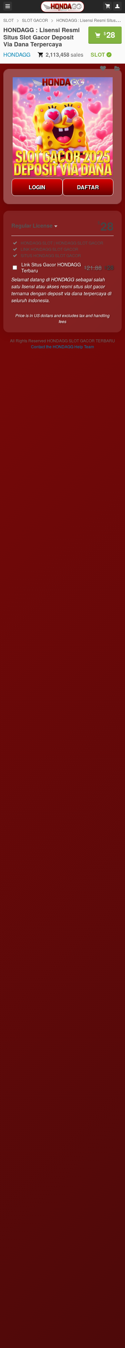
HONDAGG (16, 54)
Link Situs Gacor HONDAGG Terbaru (67, 267)
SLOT (8, 20)
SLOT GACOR (35, 20)
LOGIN (37, 187)
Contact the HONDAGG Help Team (62, 346)
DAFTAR (88, 187)
